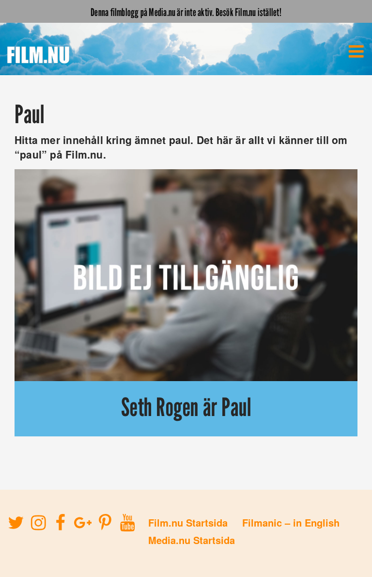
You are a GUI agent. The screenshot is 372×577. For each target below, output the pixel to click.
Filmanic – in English (291, 522)
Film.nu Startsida (188, 522)
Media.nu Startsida (191, 540)
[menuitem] (356, 51)
